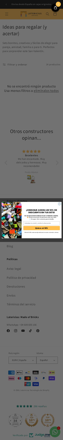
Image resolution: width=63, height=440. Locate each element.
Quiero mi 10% (41, 228)
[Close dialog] (59, 203)
